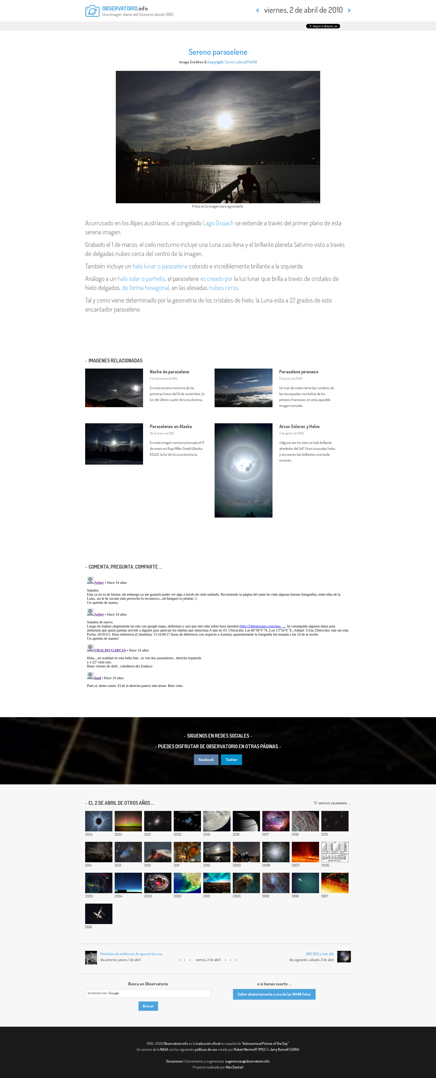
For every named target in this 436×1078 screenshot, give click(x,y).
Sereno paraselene (218, 52)
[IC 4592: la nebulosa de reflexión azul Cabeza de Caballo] (128, 852)
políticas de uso (206, 1049)
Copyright (215, 62)
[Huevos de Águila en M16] (246, 883)
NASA (164, 1049)
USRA (294, 1049)
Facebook (206, 759)
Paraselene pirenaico (298, 371)
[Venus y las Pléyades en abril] (187, 821)
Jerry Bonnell (279, 1049)
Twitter (231, 759)
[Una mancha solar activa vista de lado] (305, 852)
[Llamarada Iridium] (305, 883)
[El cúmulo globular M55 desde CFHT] (276, 852)
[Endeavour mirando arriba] (187, 852)
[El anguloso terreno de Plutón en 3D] (305, 821)
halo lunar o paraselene (160, 266)
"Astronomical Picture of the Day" (265, 1043)
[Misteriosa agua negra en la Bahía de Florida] (187, 883)
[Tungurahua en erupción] (157, 852)
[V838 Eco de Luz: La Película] (157, 883)
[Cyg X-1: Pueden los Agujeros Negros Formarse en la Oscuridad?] (98, 883)
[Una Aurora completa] (335, 883)
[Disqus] (218, 631)
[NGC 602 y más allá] (276, 821)
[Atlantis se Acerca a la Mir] (98, 914)
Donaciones (174, 1061)
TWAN (251, 62)
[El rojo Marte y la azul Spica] (98, 852)
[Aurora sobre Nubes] (216, 883)
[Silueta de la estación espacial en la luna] (216, 821)
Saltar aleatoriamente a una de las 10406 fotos (274, 994)
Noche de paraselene (169, 371)
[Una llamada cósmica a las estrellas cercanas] (335, 852)
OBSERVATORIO (120, 8)
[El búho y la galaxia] (335, 821)
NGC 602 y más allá (320, 954)
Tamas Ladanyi (235, 62)
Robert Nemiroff (245, 1049)
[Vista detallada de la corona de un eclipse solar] (98, 821)
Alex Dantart (234, 1067)
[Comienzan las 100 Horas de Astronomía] (246, 852)
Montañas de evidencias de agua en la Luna (131, 954)
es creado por (216, 278)
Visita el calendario (332, 803)
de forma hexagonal (145, 287)
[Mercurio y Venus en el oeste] (128, 883)
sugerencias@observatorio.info (247, 1061)
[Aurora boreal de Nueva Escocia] (128, 821)
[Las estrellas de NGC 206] (276, 883)
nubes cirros (223, 287)
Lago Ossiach (218, 223)
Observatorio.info (176, 1043)
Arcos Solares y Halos (299, 426)
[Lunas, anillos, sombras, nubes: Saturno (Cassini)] (246, 821)
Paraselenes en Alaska (171, 426)
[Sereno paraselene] (216, 852)
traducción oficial (208, 1043)
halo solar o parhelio (141, 278)
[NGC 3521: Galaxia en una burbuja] (157, 821)
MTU (262, 1049)
